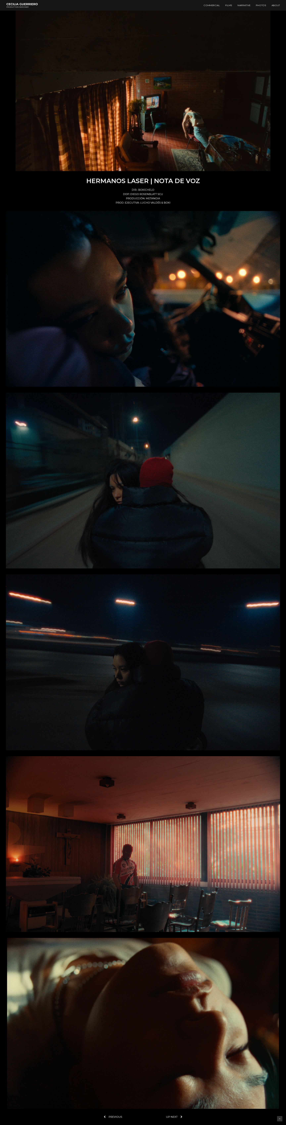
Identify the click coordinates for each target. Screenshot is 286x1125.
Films (228, 5)
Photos (261, 5)
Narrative (244, 5)
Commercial (212, 5)
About (276, 5)
